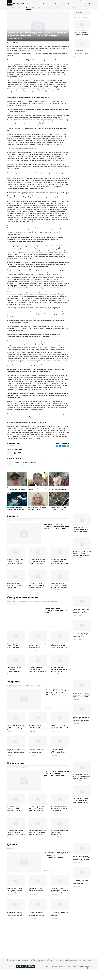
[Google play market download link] (30, 966)
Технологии (60, 7)
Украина (28, 7)
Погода (57, 4)
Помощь (69, 966)
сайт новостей (21, 959)
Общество (35, 7)
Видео (45, 4)
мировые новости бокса (42, 959)
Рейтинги (51, 4)
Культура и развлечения (79, 7)
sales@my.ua (87, 968)
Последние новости (80, 17)
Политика (15, 7)
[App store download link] (20, 966)
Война (27, 4)
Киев (62, 959)
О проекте (45, 966)
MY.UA (10, 3)
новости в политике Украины (82, 959)
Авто (54, 7)
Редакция (75, 966)
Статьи (39, 4)
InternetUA (12, 445)
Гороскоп (71, 4)
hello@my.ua (88, 966)
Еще (77, 4)
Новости (18, 3)
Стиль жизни (68, 7)
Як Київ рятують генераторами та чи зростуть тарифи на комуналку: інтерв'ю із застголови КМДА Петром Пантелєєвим (37, 35)
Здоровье (13, 844)
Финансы (64, 4)
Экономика (22, 7)
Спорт (50, 7)
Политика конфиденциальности (57, 966)
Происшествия (43, 7)
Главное (9, 7)
